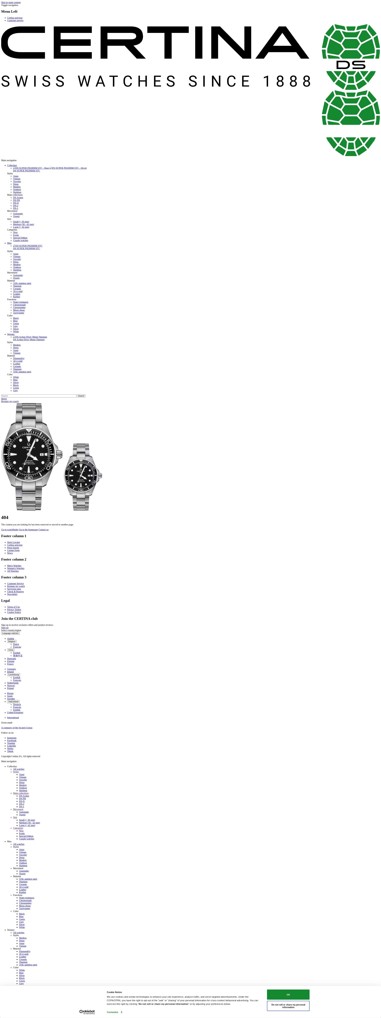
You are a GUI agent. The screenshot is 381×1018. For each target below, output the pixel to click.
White (16, 331)
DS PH (16, 200)
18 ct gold (17, 291)
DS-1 (15, 208)
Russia (10, 693)
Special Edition (20, 237)
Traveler (17, 181)
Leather (16, 294)
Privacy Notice (14, 609)
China (10, 650)
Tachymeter (18, 313)
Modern (17, 187)
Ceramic (17, 288)
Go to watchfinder (9, 529)
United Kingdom (15, 712)
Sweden (11, 698)
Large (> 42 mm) (21, 227)
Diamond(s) (18, 358)
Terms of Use (13, 607)
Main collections (21, 793)
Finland (10, 661)
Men (9, 243)
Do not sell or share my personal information (288, 1005)
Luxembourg (13, 675)
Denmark (11, 658)
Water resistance (20, 302)
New (15, 232)
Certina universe (14, 18)
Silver (16, 329)
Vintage (16, 179)
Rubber (16, 296)
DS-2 (15, 205)
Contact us (44, 529)
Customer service (15, 20)
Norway (11, 685)
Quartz (16, 216)
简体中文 (18, 655)
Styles (16, 771)
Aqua (15, 176)
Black (16, 318)
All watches (18, 769)
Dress (15, 184)
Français (17, 647)
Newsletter (12, 594)
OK (288, 994)
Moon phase (19, 310)
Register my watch (16, 586)
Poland (10, 688)
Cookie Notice (14, 612)
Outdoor (17, 189)
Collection (12, 165)
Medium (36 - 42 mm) (23, 224)
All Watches (13, 571)
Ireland (10, 671)
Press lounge (13, 547)
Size (15, 817)
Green (16, 323)
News (10, 553)
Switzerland (13, 702)
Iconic (16, 235)
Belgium (11, 641)
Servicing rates (14, 589)
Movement (18, 809)
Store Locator (13, 542)
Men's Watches (14, 565)
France (10, 664)
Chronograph (19, 304)
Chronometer (19, 307)
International (13, 717)
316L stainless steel (22, 283)
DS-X (16, 203)
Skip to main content (11, 2)
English (16, 653)
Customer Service (15, 583)
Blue (15, 321)
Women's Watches (15, 568)
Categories (18, 828)
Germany (11, 669)
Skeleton (17, 192)
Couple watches (20, 240)
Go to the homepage (28, 529)
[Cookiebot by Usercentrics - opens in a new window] (87, 1012)
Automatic (18, 213)
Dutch (16, 644)
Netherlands (12, 683)
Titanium (17, 286)
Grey (15, 326)
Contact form (13, 550)
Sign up (4, 627)
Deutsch (17, 704)
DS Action (18, 197)
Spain (10, 696)
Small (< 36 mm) (21, 221)
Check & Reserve (15, 591)
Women (10, 334)
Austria (10, 638)
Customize (112, 1012)
